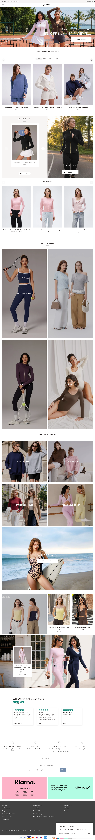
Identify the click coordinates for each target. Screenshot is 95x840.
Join (63, 770)
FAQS (4, 811)
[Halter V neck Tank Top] (82, 609)
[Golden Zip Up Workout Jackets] (24, 142)
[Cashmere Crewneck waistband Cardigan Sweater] (47, 207)
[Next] (91, 60)
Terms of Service (38, 811)
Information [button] (37, 805)
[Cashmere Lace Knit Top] (78, 207)
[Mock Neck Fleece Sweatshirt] (78, 84)
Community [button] (68, 805)
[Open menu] (4, 5)
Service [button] (5, 805)
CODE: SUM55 (81, 39)
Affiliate (66, 808)
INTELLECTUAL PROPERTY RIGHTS (44, 816)
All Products (6, 808)
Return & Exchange (8, 816)
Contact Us (5, 819)
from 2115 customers (19, 704)
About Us (36, 808)
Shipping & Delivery (8, 814)
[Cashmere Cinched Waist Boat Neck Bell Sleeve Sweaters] (16, 207)
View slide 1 (20, 173)
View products (47, 561)
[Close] (90, 825)
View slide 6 (26, 173)
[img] (48, 702)
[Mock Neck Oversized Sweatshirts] (16, 84)
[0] (46, 665)
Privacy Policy (37, 814)
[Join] (87, 833)
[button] (46, 728)
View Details (22, 674)
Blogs (66, 811)
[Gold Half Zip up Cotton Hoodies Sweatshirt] (47, 84)
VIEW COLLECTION (70, 172)
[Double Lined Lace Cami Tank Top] (59, 609)
